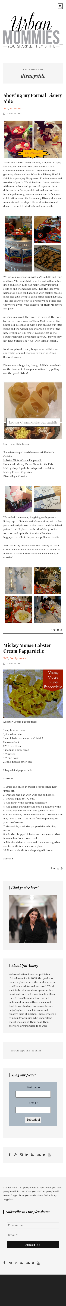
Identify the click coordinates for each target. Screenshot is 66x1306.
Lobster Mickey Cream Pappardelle (22, 460)
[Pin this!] (58, 630)
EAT (5, 108)
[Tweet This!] (54, 630)
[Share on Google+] (62, 630)
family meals (18, 658)
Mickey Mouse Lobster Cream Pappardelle (27, 648)
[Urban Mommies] (31, 47)
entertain (15, 108)
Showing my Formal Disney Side (32, 98)
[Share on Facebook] (51, 630)
